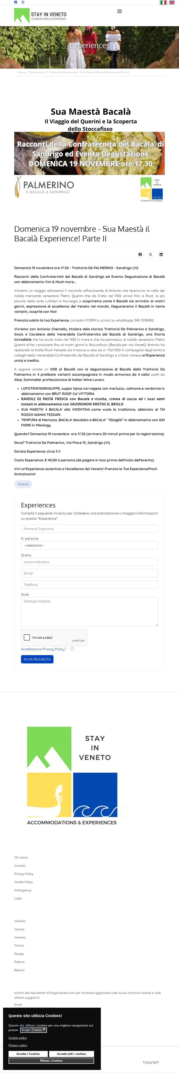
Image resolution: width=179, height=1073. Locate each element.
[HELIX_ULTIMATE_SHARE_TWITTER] (150, 254)
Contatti (19, 866)
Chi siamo (21, 857)
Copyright (151, 1062)
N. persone (29, 538)
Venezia (19, 937)
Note (25, 594)
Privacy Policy (23, 874)
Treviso (19, 945)
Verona (19, 929)
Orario (26, 555)
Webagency (22, 890)
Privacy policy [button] (18, 1045)
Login (18, 898)
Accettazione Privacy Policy (44, 649)
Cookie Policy (23, 882)
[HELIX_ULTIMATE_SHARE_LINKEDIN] (161, 254)
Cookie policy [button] (18, 1038)
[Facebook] (15, 2)
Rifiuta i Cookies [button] (51, 1060)
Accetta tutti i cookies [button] (71, 1054)
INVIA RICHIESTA (37, 659)
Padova (19, 962)
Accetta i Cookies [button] (28, 1054)
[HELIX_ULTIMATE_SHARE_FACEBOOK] (140, 254)
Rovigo (19, 954)
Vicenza (23, 484)
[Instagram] (23, 2)
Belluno (19, 970)
